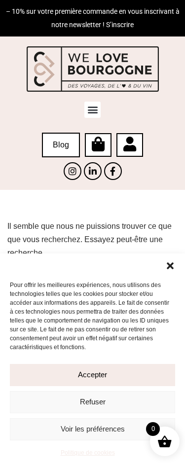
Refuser (93, 401)
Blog (61, 145)
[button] (170, 266)
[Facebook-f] (113, 171)
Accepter (92, 374)
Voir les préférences (93, 429)
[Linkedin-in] (93, 171)
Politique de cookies (88, 452)
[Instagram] (72, 171)
